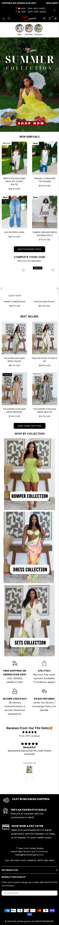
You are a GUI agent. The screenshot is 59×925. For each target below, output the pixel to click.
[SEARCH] (9, 18)
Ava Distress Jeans (14, 232)
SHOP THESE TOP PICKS (30, 425)
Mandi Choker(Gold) (14, 301)
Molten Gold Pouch (44, 301)
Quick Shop (14, 295)
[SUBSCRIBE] (53, 893)
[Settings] (55, 18)
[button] (27, 778)
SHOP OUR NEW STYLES (29, 249)
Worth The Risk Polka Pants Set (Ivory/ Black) (14, 181)
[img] (29, 732)
